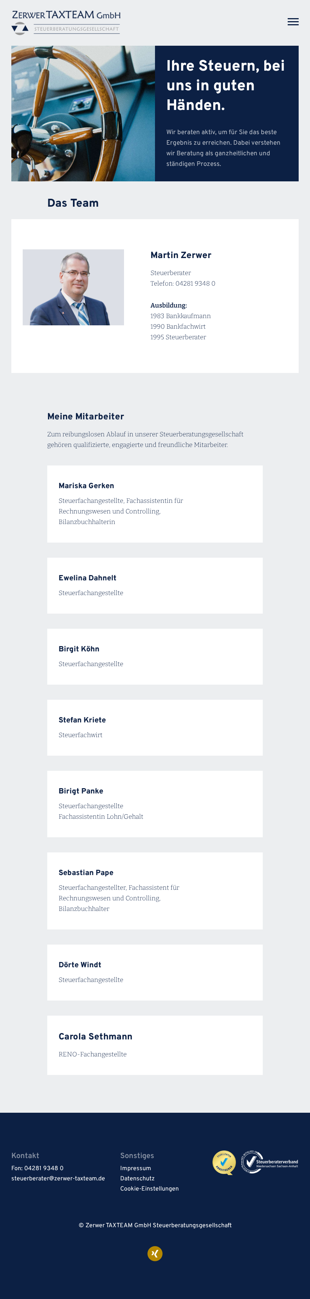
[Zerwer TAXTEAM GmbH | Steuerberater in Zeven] (66, 23)
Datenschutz (137, 1179)
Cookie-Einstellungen (149, 1189)
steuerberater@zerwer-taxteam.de (58, 1179)
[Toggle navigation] (293, 20)
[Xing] (155, 1253)
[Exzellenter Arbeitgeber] (226, 1163)
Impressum (135, 1168)
